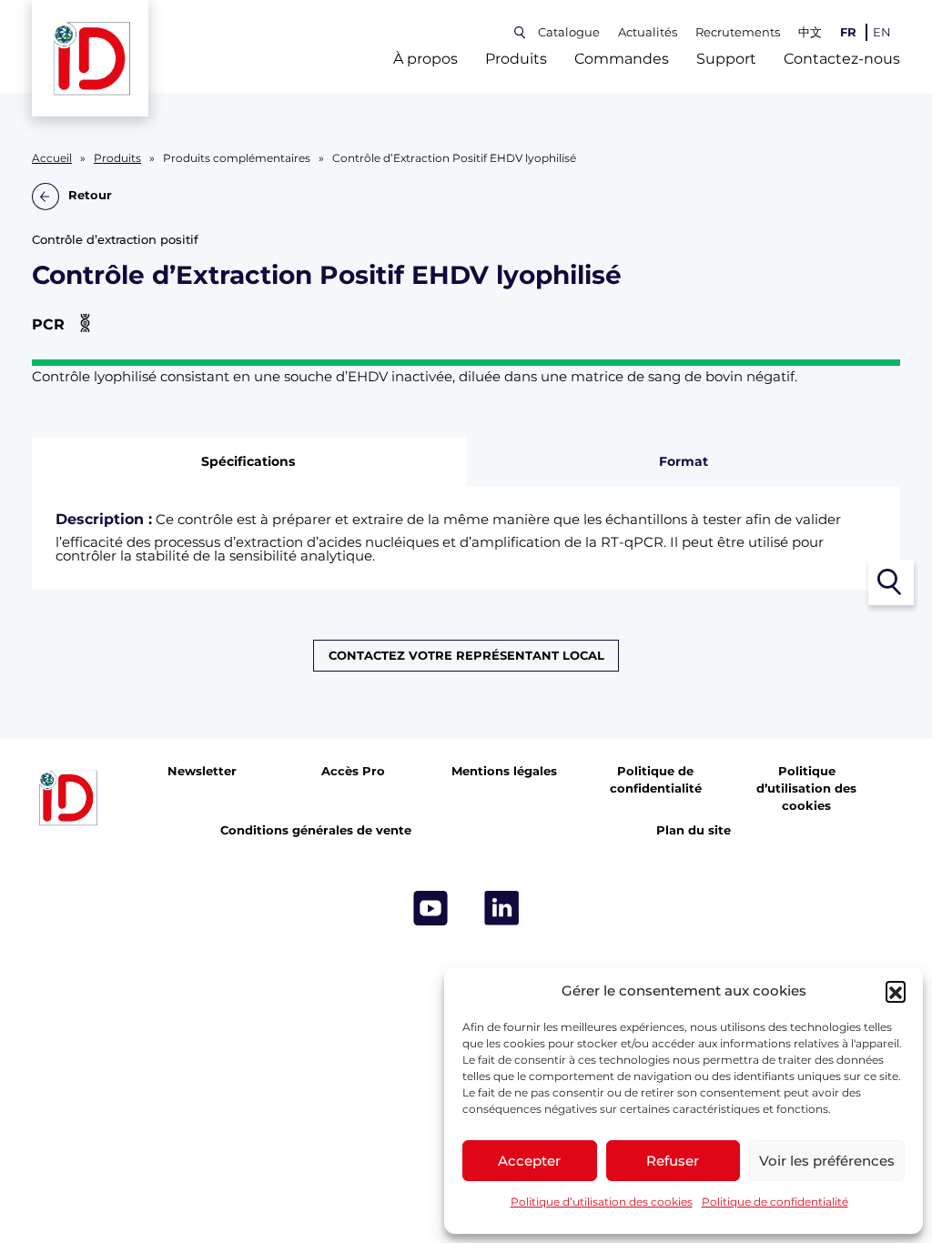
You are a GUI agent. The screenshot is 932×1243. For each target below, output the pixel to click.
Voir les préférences (827, 1160)
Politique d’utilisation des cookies (602, 1201)
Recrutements (737, 32)
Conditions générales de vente (315, 830)
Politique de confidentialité (775, 1201)
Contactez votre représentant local (466, 655)
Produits (516, 58)
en (882, 32)
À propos (425, 58)
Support (726, 58)
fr (848, 32)
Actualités (647, 32)
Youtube (430, 908)
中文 (810, 32)
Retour (90, 196)
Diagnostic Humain (611, 700)
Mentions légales (504, 771)
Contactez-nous (842, 58)
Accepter (529, 1160)
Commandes (621, 58)
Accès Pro (353, 771)
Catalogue (569, 32)
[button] (895, 991)
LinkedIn (501, 908)
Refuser (672, 1160)
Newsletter (202, 771)
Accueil (52, 158)
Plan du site (693, 830)
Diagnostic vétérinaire (320, 700)
